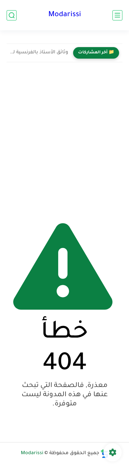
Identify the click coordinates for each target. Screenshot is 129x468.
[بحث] (12, 15)
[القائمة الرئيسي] (117, 15)
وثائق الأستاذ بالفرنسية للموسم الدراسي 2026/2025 (39, 52)
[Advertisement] (64, 139)
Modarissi (64, 15)
